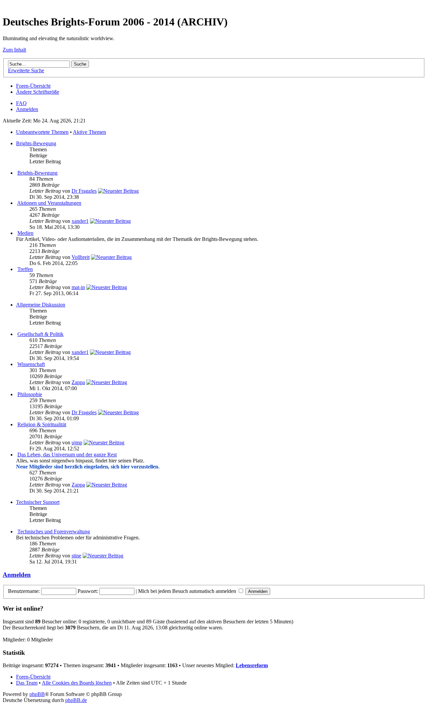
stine (76, 555)
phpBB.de (76, 700)
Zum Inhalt (14, 50)
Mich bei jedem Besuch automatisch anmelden (187, 591)
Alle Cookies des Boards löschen (77, 683)
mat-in (78, 287)
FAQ (21, 103)
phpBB (37, 694)
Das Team (26, 683)
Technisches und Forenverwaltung (53, 531)
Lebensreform (252, 665)
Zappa (78, 382)
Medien (25, 233)
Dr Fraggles (84, 191)
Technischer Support (38, 502)
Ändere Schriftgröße (37, 92)
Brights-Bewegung (36, 143)
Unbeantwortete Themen (42, 132)
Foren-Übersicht (33, 86)
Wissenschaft (31, 364)
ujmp (77, 442)
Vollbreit (81, 257)
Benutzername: (24, 591)
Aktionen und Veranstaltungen (49, 203)
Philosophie (29, 394)
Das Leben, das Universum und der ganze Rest (67, 454)
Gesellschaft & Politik (40, 334)
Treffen (25, 269)
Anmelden (27, 109)
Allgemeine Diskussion (40, 304)
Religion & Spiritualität (41, 424)
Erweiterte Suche (26, 70)
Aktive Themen (89, 132)
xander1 (80, 221)
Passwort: (88, 591)
